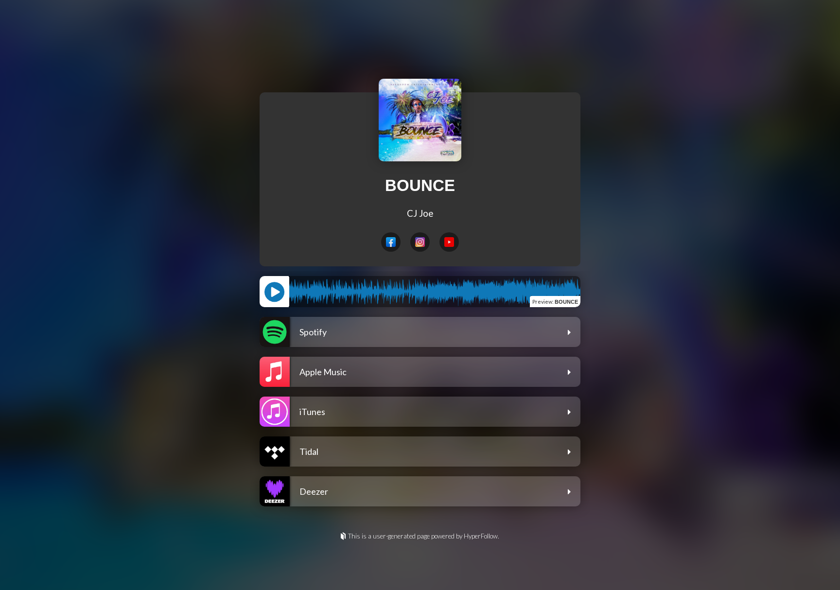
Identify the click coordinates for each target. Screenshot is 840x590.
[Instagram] (420, 242)
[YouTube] (449, 242)
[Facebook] (391, 242)
